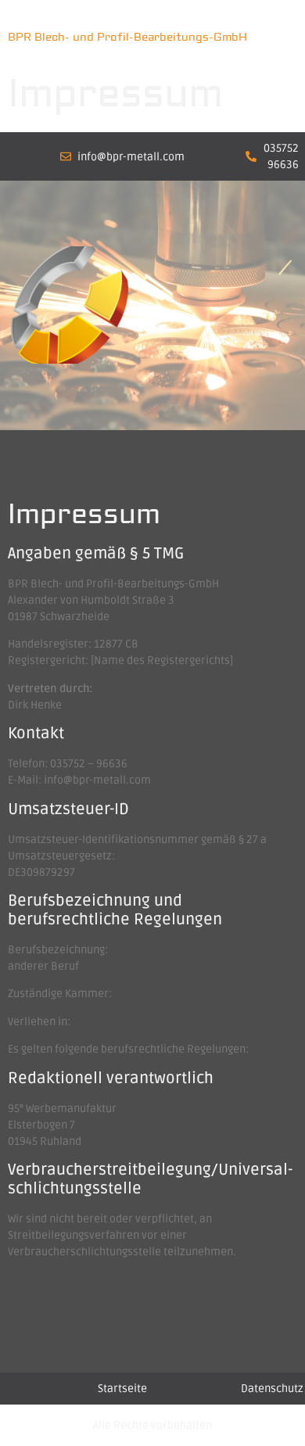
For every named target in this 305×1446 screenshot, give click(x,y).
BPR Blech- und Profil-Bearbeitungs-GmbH (127, 37)
